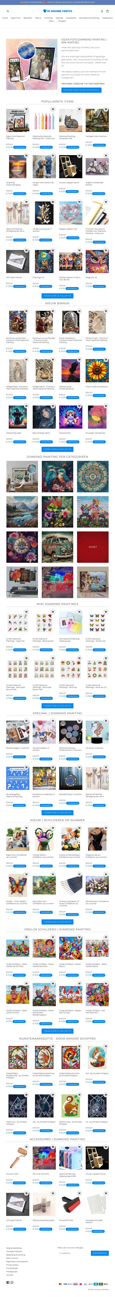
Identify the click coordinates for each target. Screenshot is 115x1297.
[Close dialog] (75, 621)
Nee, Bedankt (57, 647)
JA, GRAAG (57, 640)
